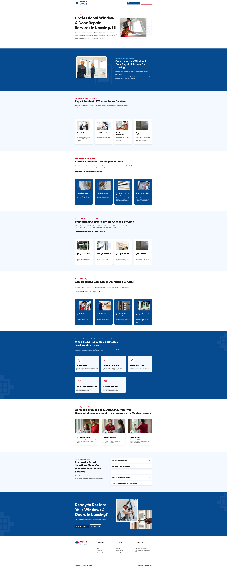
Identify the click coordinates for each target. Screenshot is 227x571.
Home (97, 3)
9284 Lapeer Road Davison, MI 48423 (142, 551)
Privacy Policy (140, 565)
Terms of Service (148, 565)
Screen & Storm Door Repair (121, 554)
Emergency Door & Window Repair (122, 552)
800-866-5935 (140, 546)
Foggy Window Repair (120, 557)
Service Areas (115, 3)
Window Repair (119, 546)
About (108, 3)
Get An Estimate (100, 552)
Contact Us (122, 3)
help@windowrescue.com (141, 548)
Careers (98, 557)
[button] (102, 3)
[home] (81, 3)
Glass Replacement (119, 550)
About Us (98, 548)
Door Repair (118, 548)
